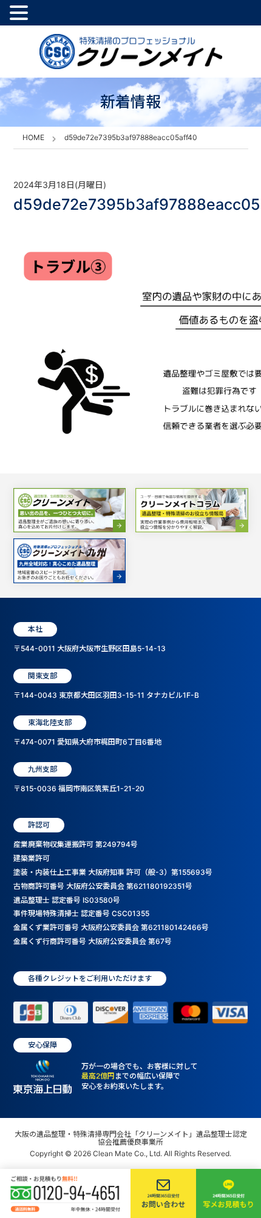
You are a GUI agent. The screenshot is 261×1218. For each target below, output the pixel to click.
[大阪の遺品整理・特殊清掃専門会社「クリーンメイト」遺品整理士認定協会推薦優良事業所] (130, 51)
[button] (21, 13)
